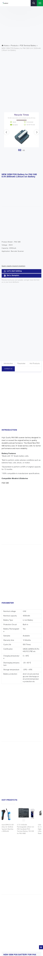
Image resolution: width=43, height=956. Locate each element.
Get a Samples (13, 275)
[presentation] (6, 132)
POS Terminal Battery (28, 46)
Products (14, 46)
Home (6, 46)
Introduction (8, 363)
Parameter (21, 363)
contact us (8, 369)
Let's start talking (14, 271)
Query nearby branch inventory (13, 266)
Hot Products (35, 363)
